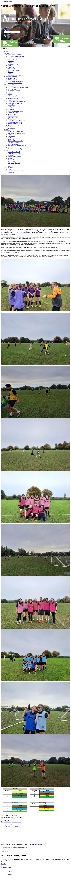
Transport (10, 158)
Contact (10, 73)
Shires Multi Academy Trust (15, 75)
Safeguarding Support (14, 163)
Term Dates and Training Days (16, 170)
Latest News (11, 172)
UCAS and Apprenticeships (15, 141)
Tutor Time (11, 108)
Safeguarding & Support (10, 76)
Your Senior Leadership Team (16, 56)
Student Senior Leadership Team (16, 149)
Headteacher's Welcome (14, 54)
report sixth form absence (11, 826)
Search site (4, 851)
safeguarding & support (10, 28)
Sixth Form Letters (13, 144)
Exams (9, 92)
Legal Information (37, 844)
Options (10, 94)
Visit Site (3, 864)
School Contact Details (14, 152)
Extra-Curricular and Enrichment (17, 120)
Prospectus (11, 61)
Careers (10, 147)
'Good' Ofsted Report (13, 67)
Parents (6, 150)
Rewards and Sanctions (14, 106)
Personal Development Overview (17, 101)
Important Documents (13, 70)
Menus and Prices (12, 160)
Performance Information (14, 57)
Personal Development (10, 100)
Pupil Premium (12, 161)
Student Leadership (13, 116)
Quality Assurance (13, 98)
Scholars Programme (13, 127)
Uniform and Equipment (14, 156)
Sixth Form (7, 130)
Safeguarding (11, 78)
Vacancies (10, 72)
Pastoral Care (11, 105)
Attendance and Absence (14, 153)
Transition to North (13, 64)
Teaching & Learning (10, 84)
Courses (10, 134)
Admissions (11, 62)
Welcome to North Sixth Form (16, 131)
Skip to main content (6, 1)
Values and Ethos (12, 59)
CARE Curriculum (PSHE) (15, 111)
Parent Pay (11, 155)
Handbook (10, 138)
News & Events (8, 167)
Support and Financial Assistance (17, 145)
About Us (7, 53)
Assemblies (11, 109)
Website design (5, 847)
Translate (17, 33)
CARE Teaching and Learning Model (18, 87)
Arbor (9, 166)
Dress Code (11, 139)
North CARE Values (13, 117)
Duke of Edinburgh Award (15, 123)
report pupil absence (9, 825)
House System (11, 119)
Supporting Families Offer (15, 83)
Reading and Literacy (13, 95)
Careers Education (13, 112)
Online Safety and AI (13, 79)
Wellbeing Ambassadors (14, 125)
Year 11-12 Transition (13, 142)
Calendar (10, 164)
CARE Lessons (12, 89)
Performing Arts (12, 128)
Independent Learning (14, 90)
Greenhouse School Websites (19, 847)
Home (6, 51)
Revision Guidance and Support (16, 97)
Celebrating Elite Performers (15, 122)
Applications (11, 136)
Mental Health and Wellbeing (16, 81)
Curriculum (11, 86)
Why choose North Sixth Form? (16, 133)
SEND (9, 65)
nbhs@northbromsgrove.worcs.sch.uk (11, 822)
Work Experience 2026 (14, 114)
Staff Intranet (11, 68)
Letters (9, 169)
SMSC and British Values (15, 103)
